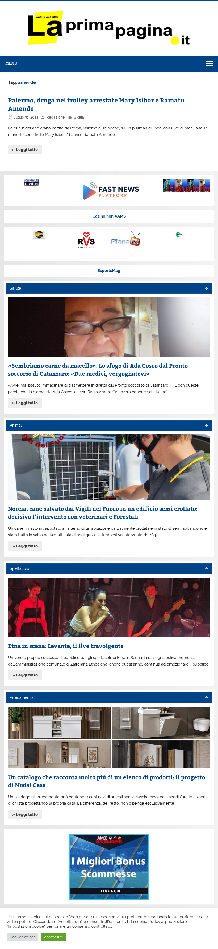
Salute (15, 288)
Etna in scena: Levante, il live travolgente (66, 646)
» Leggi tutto (25, 149)
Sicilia (79, 117)
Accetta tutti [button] (53, 937)
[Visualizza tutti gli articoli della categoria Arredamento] (206, 698)
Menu (11, 63)
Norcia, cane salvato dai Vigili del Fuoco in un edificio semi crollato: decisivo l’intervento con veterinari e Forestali (103, 512)
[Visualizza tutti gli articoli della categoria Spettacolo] (206, 569)
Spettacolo (19, 568)
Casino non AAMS (109, 216)
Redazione (56, 117)
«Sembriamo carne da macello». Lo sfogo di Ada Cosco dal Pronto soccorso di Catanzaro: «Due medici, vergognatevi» (98, 369)
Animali (16, 425)
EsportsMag (109, 270)
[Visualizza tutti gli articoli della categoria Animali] (206, 426)
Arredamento (21, 697)
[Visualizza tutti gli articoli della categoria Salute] (206, 289)
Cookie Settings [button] (22, 937)
